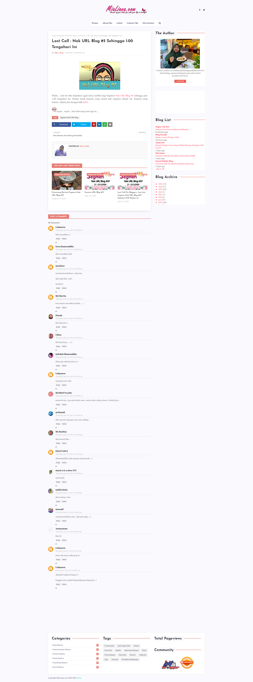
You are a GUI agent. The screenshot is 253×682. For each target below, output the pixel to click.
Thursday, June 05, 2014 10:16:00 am (69, 299)
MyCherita (60, 296)
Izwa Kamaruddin (64, 246)
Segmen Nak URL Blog (67, 36)
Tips (106, 659)
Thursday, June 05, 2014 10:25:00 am (69, 338)
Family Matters (75, 654)
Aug (160, 186)
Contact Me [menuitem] (132, 23)
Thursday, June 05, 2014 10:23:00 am (69, 318)
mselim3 (59, 266)
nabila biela (61, 489)
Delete (64, 239)
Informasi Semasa (131, 650)
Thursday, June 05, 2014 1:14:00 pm (69, 493)
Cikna (58, 334)
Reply (58, 239)
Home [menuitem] (95, 23)
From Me (108, 650)
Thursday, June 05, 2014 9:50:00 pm (69, 532)
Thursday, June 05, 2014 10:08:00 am (69, 250)
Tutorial (115, 659)
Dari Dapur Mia (124, 646)
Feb (160, 197)
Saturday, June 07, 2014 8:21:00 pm (68, 551)
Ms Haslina (61, 431)
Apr (160, 192)
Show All (160, 169)
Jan (160, 200)
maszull (59, 509)
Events (136, 646)
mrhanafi (60, 412)
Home (54, 36)
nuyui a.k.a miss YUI (65, 470)
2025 (160, 189)
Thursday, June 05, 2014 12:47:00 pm (69, 454)
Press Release (110, 655)
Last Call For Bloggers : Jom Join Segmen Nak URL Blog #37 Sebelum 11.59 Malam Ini (131, 195)
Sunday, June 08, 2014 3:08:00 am (68, 570)
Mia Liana (59, 53)
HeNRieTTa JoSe (63, 393)
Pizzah (58, 315)
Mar (160, 194)
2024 (160, 202)
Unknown (60, 227)
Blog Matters (75, 645)
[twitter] (203, 9)
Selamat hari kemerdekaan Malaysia (171, 129)
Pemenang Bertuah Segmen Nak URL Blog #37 (66, 193)
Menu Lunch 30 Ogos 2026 (167, 137)
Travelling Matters (75, 663)
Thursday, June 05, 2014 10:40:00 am (69, 396)
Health (118, 650)
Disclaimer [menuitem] (148, 23)
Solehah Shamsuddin (66, 354)
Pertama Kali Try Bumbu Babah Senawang (174, 163)
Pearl (144, 650)
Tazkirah (142, 655)
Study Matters (75, 658)
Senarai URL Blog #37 (94, 192)
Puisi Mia (122, 655)
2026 (160, 184)
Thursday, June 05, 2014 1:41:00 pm (69, 512)
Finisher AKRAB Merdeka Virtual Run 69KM (175, 156)
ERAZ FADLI (61, 451)
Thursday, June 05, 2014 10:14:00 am (69, 269)
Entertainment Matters (75, 649)
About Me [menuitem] (107, 23)
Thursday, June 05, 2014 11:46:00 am (69, 415)
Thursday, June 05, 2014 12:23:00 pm (69, 435)
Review (133, 655)
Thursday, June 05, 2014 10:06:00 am (69, 230)
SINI (85, 102)
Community (109, 646)
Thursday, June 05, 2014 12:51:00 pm (69, 473)
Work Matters (75, 667)
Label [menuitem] (120, 23)
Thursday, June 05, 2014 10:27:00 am (69, 377)
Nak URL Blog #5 (124, 95)
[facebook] (199, 9)
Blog (79, 678)
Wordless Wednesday (130, 659)
